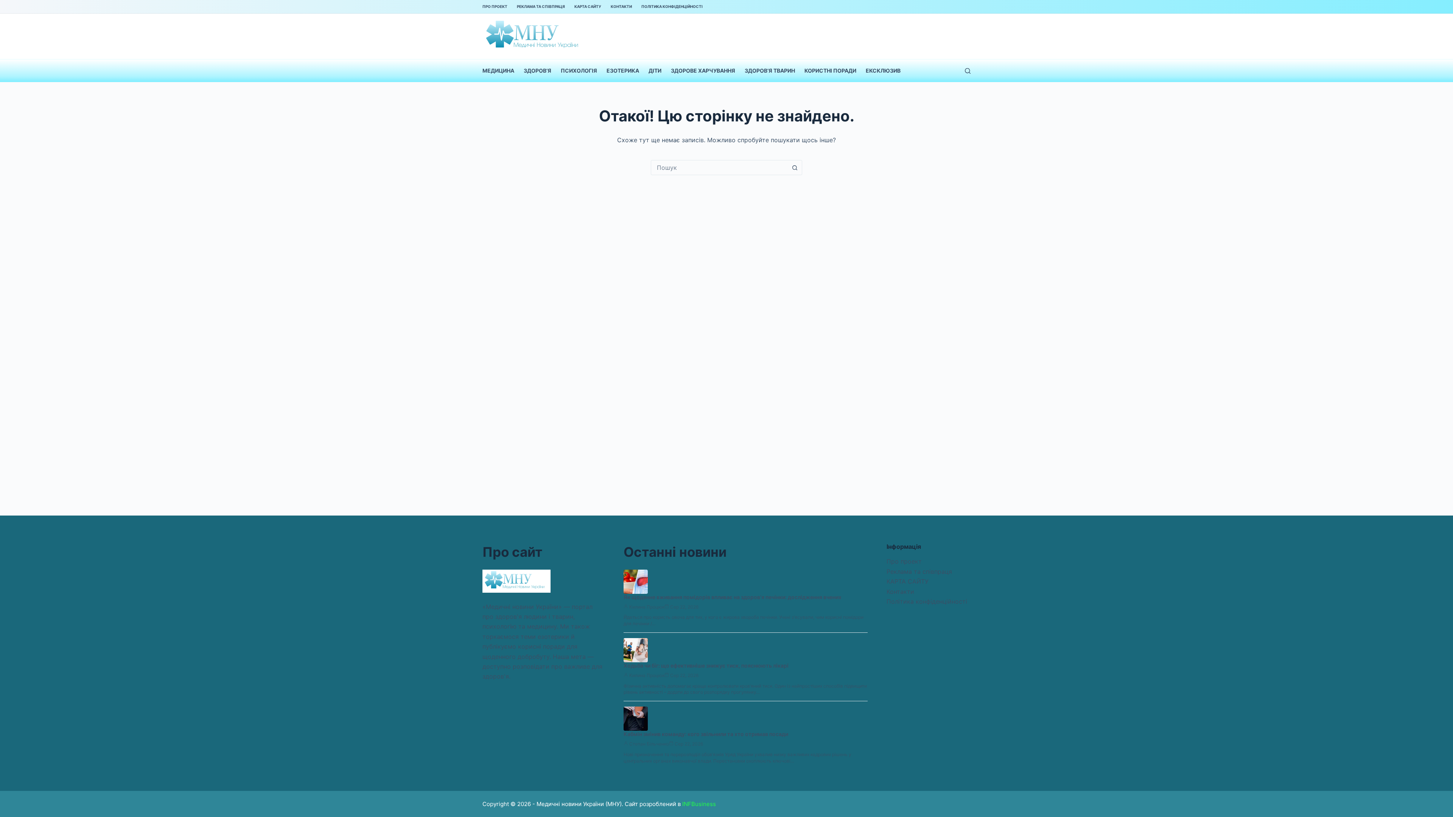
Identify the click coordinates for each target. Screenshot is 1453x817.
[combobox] (719, 167)
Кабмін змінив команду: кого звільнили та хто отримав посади (706, 734)
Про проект (494, 6)
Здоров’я (537, 70)
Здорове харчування (703, 70)
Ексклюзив (883, 70)
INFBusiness (699, 804)
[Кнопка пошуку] (794, 167)
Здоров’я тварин (770, 70)
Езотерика (623, 70)
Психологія (579, 70)
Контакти (621, 6)
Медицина (498, 70)
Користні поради (830, 70)
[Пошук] (968, 71)
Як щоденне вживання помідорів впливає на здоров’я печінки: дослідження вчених (733, 597)
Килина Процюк (646, 607)
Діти (655, 70)
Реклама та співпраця (541, 6)
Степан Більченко (649, 744)
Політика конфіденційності (672, 6)
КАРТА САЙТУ (587, 6)
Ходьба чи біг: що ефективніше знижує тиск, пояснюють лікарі (706, 665)
